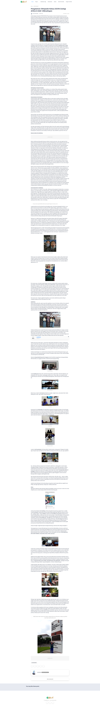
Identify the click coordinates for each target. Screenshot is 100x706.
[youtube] (53, 703)
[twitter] (35, 666)
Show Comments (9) (50, 679)
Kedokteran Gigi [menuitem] (43, 1)
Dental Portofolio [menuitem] (61, 1)
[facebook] (32, 666)
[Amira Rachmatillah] (24, 1)
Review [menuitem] (55, 1)
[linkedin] (43, 666)
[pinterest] (41, 666)
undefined (39, 337)
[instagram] (50, 703)
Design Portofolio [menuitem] (69, 1)
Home (32, 1)
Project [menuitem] (36, 1)
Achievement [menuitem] (50, 1)
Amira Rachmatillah (53, 700)
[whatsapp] (38, 666)
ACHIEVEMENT (36, 6)
